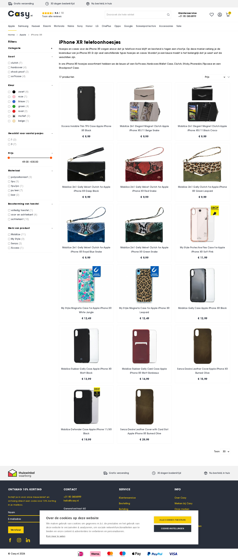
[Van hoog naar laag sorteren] (228, 77)
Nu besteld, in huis (101, 3)
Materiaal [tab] (14, 170)
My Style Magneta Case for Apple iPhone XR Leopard (144, 310)
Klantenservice (127, 497)
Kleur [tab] (11, 85)
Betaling (123, 509)
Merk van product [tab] (19, 228)
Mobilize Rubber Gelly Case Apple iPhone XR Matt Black (86, 371)
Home (11, 34)
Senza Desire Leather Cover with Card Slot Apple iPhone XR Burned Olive (144, 431)
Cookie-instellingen (172, 528)
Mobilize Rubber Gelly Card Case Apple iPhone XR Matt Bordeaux (144, 371)
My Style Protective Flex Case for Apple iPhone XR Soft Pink (202, 249)
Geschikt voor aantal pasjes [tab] (25, 133)
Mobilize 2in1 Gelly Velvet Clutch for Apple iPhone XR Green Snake (144, 249)
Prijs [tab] (11, 153)
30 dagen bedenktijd (62, 3)
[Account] (220, 15)
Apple (23, 34)
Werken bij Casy (184, 503)
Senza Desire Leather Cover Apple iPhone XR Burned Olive (202, 371)
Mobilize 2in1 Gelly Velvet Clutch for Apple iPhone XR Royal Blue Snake (86, 249)
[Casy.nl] (20, 15)
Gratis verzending (24, 3)
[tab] (91, 489)
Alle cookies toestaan (172, 520)
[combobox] (138, 15)
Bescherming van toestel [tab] (23, 203)
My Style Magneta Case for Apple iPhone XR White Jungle (86, 310)
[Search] (168, 15)
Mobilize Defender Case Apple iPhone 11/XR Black (86, 431)
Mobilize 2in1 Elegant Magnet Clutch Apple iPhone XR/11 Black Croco (202, 128)
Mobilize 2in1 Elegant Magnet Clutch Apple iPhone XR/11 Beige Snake (144, 128)
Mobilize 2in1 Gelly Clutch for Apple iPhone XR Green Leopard (202, 189)
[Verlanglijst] (212, 15)
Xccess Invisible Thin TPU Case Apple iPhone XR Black (86, 128)
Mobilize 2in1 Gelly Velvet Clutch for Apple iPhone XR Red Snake (144, 189)
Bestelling (124, 503)
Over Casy (180, 497)
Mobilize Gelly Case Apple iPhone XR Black (202, 308)
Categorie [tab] (14, 48)
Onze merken (182, 509)
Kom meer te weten (55, 536)
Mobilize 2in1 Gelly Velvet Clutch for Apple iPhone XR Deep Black (86, 189)
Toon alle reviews (52, 16)
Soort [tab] (11, 56)
